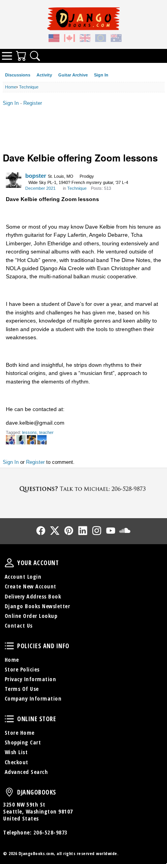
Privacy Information (30, 679)
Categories (7, 56)
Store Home (20, 732)
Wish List (16, 752)
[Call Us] (83, 488)
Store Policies (22, 669)
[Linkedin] (83, 530)
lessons (29, 432)
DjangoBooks (9, 792)
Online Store (9, 719)
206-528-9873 (50, 832)
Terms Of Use (22, 688)
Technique (77, 188)
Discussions (17, 75)
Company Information (33, 698)
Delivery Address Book (33, 596)
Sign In (101, 75)
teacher (46, 432)
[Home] (83, 18)
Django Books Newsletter (37, 606)
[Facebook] (41, 530)
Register (32, 103)
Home (12, 659)
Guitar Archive (73, 75)
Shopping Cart (23, 742)
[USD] (54, 39)
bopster (35, 175)
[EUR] (100, 39)
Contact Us (19, 625)
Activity (44, 75)
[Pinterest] (69, 530)
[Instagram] (96, 530)
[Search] (35, 56)
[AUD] (116, 39)
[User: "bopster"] (13, 180)
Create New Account (30, 586)
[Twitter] (55, 530)
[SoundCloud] (124, 530)
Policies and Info (9, 646)
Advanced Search (26, 772)
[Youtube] (110, 530)
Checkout (16, 762)
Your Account (9, 563)
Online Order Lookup (31, 615)
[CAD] (69, 39)
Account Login (23, 576)
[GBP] (85, 39)
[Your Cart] (21, 56)
